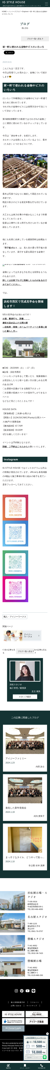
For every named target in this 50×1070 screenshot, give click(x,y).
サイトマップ (32, 1006)
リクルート (34, 1002)
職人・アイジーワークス (15, 617)
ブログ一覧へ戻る (34, 39)
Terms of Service (20, 1046)
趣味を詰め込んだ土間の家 (15, 323)
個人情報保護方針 (18, 1002)
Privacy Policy (7, 1046)
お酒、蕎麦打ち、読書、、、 (16, 319)
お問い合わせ (16, 1006)
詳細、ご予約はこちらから (15, 446)
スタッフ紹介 (25, 697)
